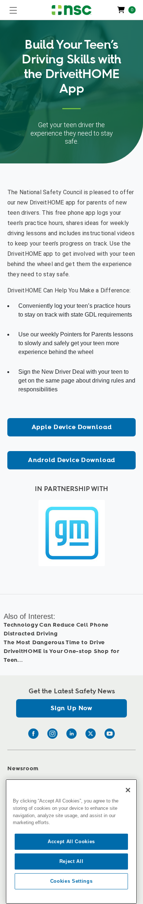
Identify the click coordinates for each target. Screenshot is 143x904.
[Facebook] (33, 733)
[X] (90, 733)
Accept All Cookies (71, 841)
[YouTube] (109, 733)
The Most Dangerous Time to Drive (54, 642)
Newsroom (22, 768)
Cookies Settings (71, 881)
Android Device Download (71, 460)
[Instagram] (52, 733)
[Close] (128, 790)
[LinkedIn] (71, 733)
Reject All (71, 861)
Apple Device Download (72, 427)
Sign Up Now (71, 708)
